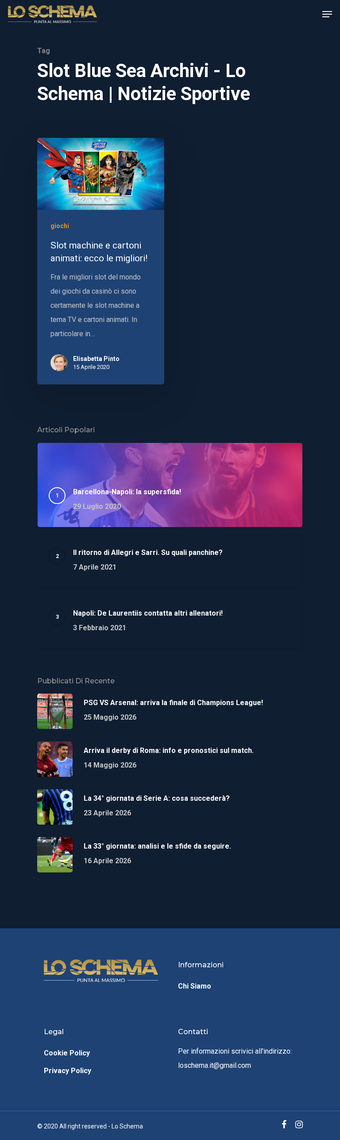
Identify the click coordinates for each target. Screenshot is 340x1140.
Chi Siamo (194, 986)
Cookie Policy (67, 1053)
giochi (59, 225)
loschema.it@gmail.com (214, 1065)
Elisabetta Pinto (96, 358)
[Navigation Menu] (327, 14)
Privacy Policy (67, 1070)
